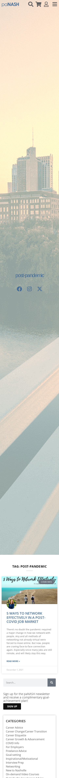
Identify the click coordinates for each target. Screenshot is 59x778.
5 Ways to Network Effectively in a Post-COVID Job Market (26, 617)
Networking (13, 766)
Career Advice (14, 727)
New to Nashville (16, 770)
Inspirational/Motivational (22, 758)
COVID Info (12, 743)
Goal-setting (13, 755)
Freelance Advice (16, 751)
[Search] (52, 682)
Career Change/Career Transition (26, 731)
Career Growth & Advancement (25, 739)
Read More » (13, 661)
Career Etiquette (16, 735)
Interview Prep (15, 762)
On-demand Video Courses (22, 774)
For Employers (15, 747)
